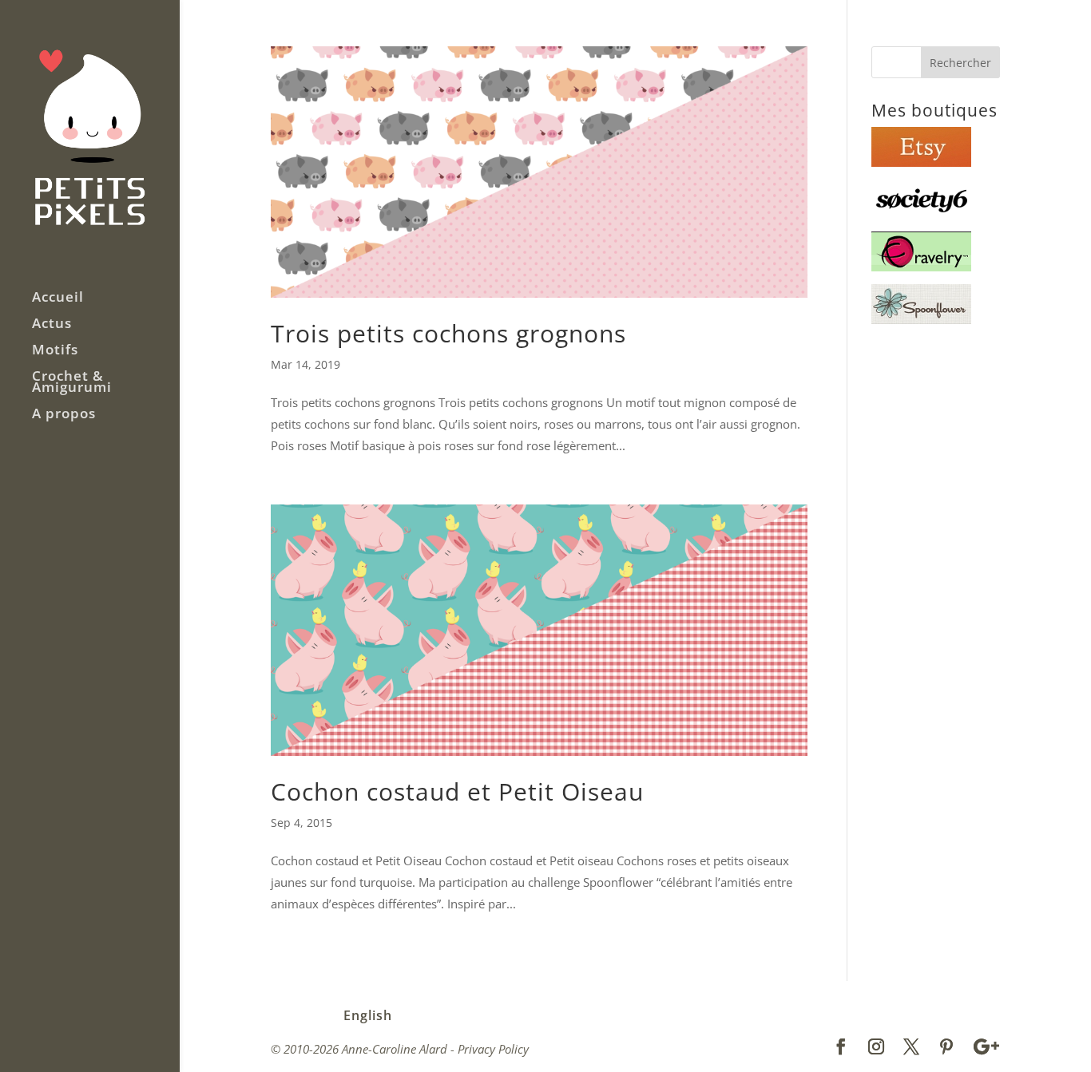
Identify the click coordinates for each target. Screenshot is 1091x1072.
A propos (64, 415)
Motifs (55, 351)
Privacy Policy (493, 1049)
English (367, 1015)
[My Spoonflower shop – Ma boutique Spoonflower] (921, 319)
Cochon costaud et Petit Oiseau (457, 791)
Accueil (58, 298)
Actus (52, 325)
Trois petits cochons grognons (448, 333)
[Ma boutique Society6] (921, 215)
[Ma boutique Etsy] (921, 162)
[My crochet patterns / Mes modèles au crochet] (921, 267)
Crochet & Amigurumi (72, 383)
